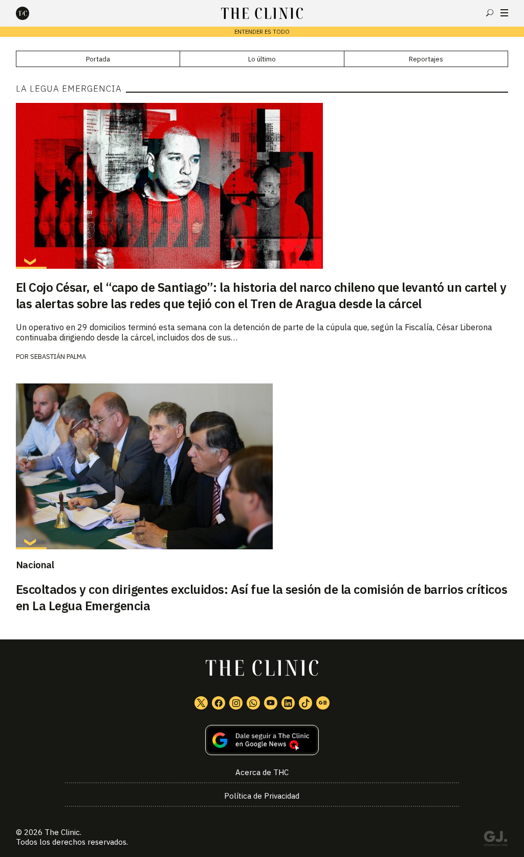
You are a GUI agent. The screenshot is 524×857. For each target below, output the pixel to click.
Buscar (489, 12)
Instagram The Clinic (236, 703)
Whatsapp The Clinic (253, 703)
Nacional (35, 565)
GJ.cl (495, 840)
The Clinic (62, 832)
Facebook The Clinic (218, 703)
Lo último (262, 59)
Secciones (504, 12)
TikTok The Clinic (305, 703)
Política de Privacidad (261, 796)
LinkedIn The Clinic (288, 703)
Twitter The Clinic (201, 703)
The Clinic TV (270, 703)
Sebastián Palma (58, 356)
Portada (98, 59)
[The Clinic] (31, 13)
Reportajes (426, 59)
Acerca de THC (262, 772)
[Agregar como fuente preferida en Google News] (262, 740)
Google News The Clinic (323, 703)
